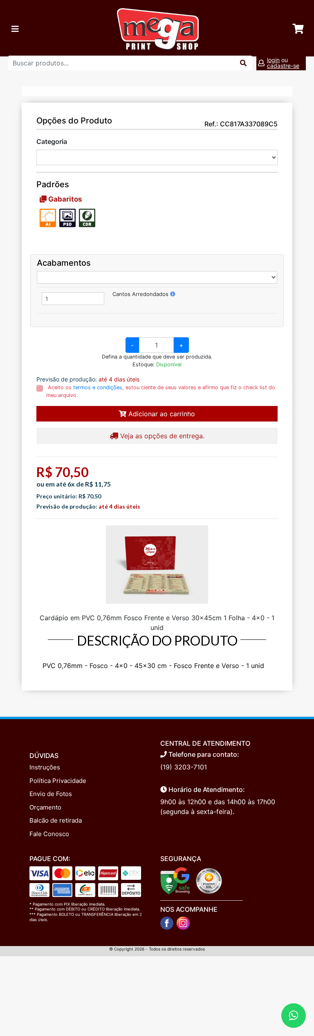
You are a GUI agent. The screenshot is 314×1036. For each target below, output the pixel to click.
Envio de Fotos (50, 794)
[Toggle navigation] (15, 29)
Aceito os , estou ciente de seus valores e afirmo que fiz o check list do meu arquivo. (160, 391)
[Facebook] (166, 923)
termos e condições (97, 387)
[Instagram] (183, 923)
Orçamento (45, 807)
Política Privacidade (57, 781)
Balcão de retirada (55, 820)
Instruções (44, 767)
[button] (172, 294)
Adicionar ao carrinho (160, 414)
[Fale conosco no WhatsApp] (293, 1015)
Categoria (51, 141)
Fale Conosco (49, 834)
